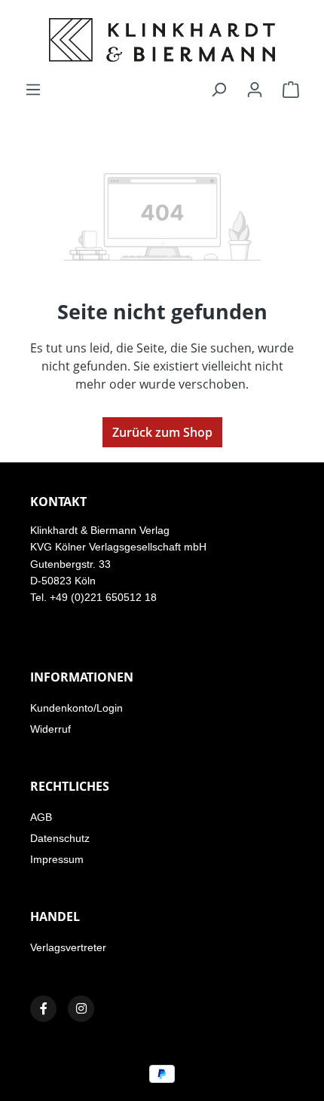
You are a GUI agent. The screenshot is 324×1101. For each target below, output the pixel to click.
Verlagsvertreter (68, 947)
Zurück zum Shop (162, 432)
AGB (41, 817)
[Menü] (33, 89)
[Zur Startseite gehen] (162, 40)
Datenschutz (60, 838)
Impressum (57, 859)
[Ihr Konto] (255, 89)
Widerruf (50, 729)
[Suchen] (218, 89)
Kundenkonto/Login (76, 708)
